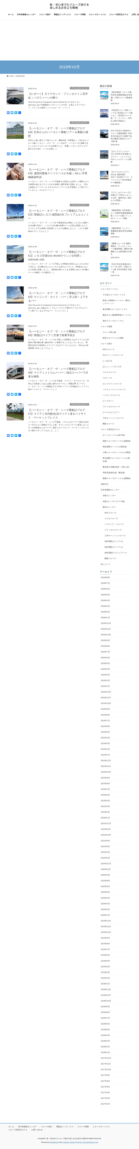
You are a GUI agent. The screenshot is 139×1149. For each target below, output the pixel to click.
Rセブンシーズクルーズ (113, 355)
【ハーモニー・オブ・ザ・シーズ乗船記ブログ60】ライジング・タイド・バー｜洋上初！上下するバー (58, 297)
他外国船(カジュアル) (114, 541)
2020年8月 (105, 881)
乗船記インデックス (64, 1126)
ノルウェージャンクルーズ (114, 389)
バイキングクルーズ (111, 395)
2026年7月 (105, 583)
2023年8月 (105, 783)
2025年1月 (105, 686)
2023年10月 (106, 772)
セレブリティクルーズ (112, 384)
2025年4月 (105, 669)
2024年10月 (106, 703)
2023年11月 (106, 766)
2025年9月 (105, 640)
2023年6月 (105, 795)
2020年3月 (105, 904)
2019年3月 (105, 972)
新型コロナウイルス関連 (113, 338)
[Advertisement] (69, 40)
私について (105, 564)
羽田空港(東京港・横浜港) (114, 473)
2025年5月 (105, 663)
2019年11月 (106, 926)
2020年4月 (105, 898)
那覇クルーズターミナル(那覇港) (117, 478)
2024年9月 (105, 709)
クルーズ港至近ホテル (110, 429)
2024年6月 (105, 726)
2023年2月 (105, 812)
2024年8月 (105, 715)
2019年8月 (105, 944)
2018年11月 (106, 995)
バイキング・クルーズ (114, 524)
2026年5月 (105, 595)
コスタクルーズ (109, 372)
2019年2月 (105, 978)
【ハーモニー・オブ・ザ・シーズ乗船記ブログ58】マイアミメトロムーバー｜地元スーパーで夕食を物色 (58, 372)
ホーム (11, 1126)
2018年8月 (105, 1012)
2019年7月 (105, 949)
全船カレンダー (109, 495)
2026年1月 (105, 617)
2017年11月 (106, 1064)
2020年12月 (106, 863)
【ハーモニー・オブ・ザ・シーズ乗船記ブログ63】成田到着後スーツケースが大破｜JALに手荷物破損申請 (57, 173)
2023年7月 (105, 789)
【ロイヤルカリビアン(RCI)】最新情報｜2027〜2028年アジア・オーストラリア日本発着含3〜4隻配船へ (122, 177)
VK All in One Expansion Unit (87, 1142)
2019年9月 (105, 938)
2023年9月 (105, 778)
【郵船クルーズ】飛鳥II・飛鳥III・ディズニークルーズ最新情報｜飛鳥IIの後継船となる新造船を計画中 (122, 248)
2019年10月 (106, 932)
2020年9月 (105, 875)
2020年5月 (105, 892)
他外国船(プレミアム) (114, 547)
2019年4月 (105, 966)
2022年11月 (106, 829)
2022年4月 (105, 852)
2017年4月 (105, 1098)
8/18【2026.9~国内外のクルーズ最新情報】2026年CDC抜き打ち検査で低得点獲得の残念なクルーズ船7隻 (121, 136)
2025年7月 (105, 652)
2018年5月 (105, 1029)
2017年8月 (105, 1081)
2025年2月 (105, 680)
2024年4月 (105, 738)
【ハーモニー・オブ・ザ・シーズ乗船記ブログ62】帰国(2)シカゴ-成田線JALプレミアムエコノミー (58, 214)
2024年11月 (106, 697)
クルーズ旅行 (106, 344)
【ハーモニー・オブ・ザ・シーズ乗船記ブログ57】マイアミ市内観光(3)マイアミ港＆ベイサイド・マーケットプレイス (57, 413)
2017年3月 (105, 1104)
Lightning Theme (68, 1142)
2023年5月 (105, 801)
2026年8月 (105, 577)
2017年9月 (105, 1075)
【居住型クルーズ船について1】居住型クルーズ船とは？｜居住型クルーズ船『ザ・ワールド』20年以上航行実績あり (122, 115)
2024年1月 (105, 755)
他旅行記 (104, 484)
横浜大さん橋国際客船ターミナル (117, 315)
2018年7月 (105, 1018)
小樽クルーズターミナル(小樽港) (117, 452)
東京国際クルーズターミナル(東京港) (116, 459)
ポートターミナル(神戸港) (114, 435)
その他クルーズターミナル (114, 295)
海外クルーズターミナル (113, 321)
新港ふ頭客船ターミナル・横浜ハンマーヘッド (117, 302)
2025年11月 (106, 629)
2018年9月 (105, 1006)
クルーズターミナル (109, 289)
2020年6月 (105, 886)
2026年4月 (105, 600)
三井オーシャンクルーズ (113, 418)
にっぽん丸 (107, 361)
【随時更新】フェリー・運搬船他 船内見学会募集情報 (121, 231)
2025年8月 (105, 646)
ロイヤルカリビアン (79, 123)
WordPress (54, 1142)
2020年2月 (105, 909)
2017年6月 (105, 1087)
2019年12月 (106, 921)
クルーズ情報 (106, 326)
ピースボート (108, 401)
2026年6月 (105, 589)
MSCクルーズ (108, 349)
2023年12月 (106, 760)
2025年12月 (106, 623)
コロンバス (107, 378)
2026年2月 (105, 612)
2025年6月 (105, 658)
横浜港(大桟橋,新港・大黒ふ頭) (116, 467)
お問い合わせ (37, 1130)
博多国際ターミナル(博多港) (115, 447)
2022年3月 (105, 858)
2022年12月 (106, 823)
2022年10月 (106, 835)
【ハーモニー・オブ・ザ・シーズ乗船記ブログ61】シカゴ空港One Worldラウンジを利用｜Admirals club (56, 255)
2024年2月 (105, 749)
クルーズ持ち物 (109, 332)
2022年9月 (105, 841)
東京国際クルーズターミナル (115, 309)
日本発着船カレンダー (110, 490)
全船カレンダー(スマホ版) (114, 501)
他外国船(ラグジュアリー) (116, 553)
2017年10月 (106, 1069)
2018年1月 (105, 1052)
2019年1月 (105, 984)
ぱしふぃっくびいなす (112, 366)
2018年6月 (105, 1024)
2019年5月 (105, 961)
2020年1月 (105, 915)
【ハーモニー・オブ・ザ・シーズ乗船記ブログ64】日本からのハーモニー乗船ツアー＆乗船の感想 (58, 132)
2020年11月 (106, 869)
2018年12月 (106, 989)
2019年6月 (105, 955)
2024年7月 (105, 720)
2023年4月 (105, 806)
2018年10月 (106, 1001)
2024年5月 (105, 732)
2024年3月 (105, 743)
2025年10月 (106, 635)
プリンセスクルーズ (79, 88)
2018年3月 (105, 1041)
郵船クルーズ (108, 424)
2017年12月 (106, 1058)
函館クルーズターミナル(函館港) (117, 441)
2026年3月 (105, 606)
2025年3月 (105, 675)
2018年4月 (105, 1035)
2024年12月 (106, 692)
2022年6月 (105, 846)
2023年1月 (105, 818)
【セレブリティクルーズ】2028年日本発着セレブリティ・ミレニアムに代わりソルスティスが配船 (121, 156)
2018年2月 (105, 1047)
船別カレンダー (109, 507)
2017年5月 (105, 1092)
